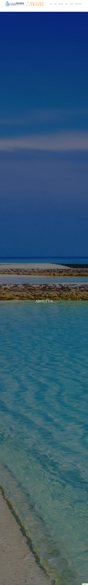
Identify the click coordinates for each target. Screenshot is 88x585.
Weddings (60, 3)
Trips (55, 3)
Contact (71, 3)
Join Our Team (78, 3)
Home (51, 3)
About (66, 3)
